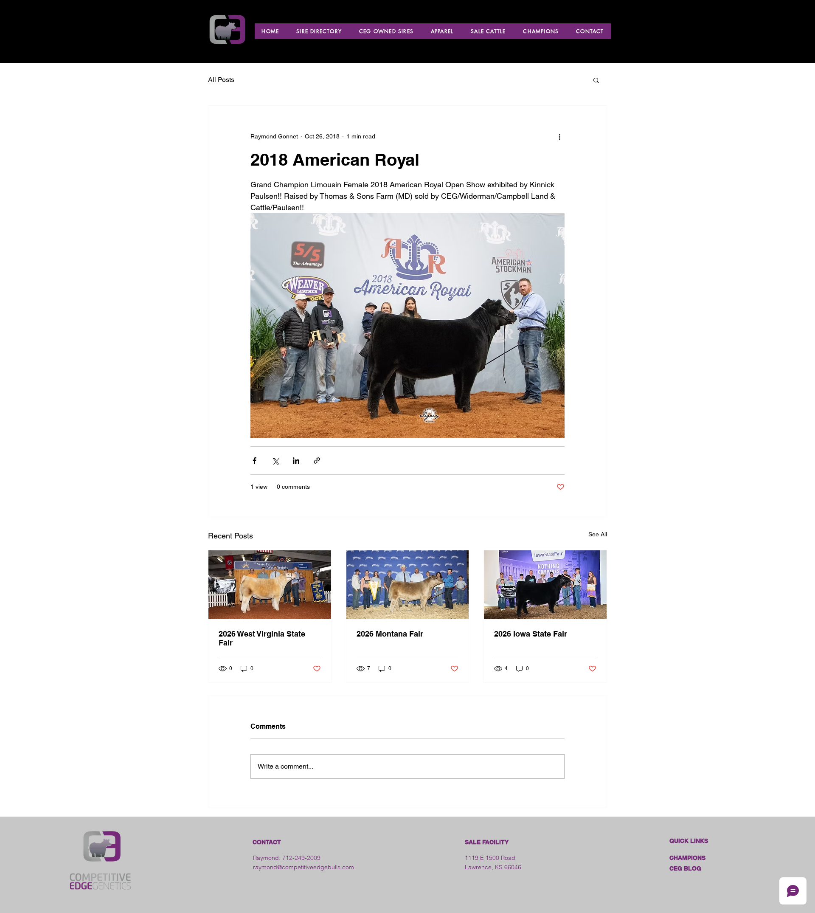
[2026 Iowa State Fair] (545, 584)
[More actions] (559, 136)
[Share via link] (317, 460)
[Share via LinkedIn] (296, 460)
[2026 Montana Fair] (407, 584)
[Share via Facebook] (254, 460)
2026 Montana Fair (390, 633)
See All (597, 534)
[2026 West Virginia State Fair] (269, 584)
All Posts (221, 80)
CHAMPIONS (687, 857)
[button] (596, 79)
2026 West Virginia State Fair (262, 638)
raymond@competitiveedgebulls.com (303, 867)
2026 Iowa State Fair (530, 633)
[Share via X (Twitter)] (275, 460)
